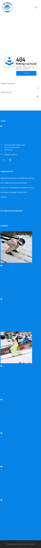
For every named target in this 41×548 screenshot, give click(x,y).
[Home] (7, 12)
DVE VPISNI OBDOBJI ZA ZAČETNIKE (14, 183)
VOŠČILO (4, 197)
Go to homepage (28, 74)
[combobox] (20, 88)
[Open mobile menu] (37, 7)
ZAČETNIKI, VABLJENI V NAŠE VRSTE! (14, 192)
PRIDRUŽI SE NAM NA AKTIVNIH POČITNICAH (17, 178)
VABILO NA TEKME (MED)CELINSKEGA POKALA (18, 188)
